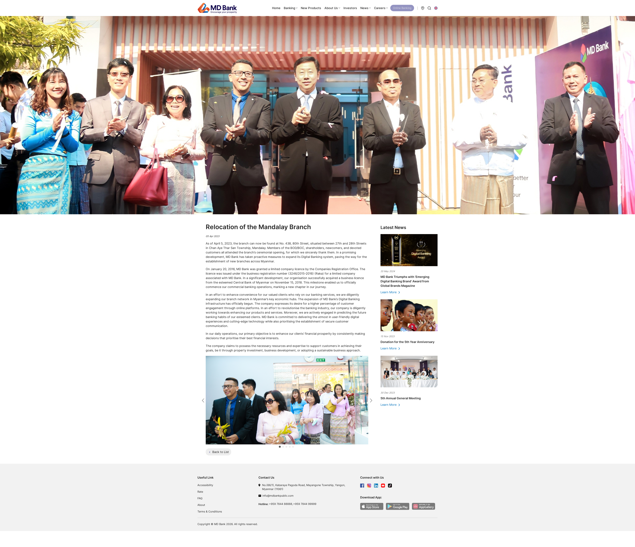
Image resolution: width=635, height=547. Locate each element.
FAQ (199, 498)
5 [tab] (293, 447)
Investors (350, 8)
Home (276, 8)
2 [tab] (283, 447)
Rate (200, 491)
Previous (202, 400)
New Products (311, 8)
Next (370, 400)
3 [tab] (287, 447)
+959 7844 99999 (304, 504)
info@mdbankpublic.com (278, 495)
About (201, 505)
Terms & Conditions (209, 511)
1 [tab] (280, 447)
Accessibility (205, 485)
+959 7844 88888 (280, 504)
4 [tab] (290, 447)
